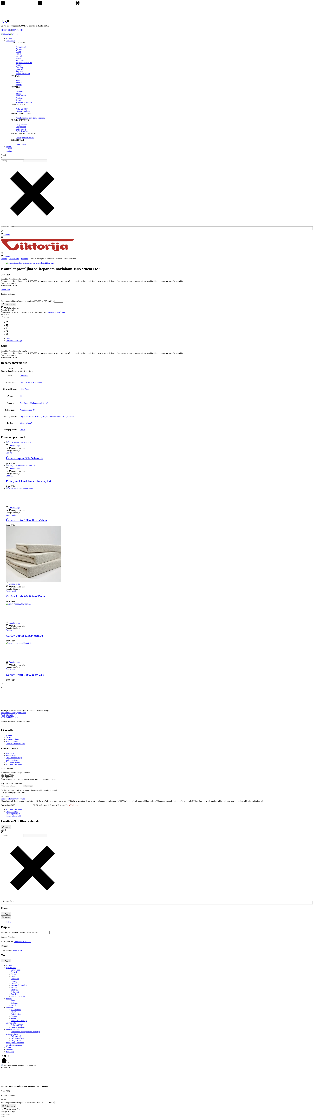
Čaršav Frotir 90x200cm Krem (25, 596)
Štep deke (14, 994)
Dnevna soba (11, 1023)
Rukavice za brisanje (19, 1021)
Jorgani (13, 981)
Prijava (4, 946)
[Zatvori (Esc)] (9, 1114)
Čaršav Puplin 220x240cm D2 (24, 635)
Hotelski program (12, 1029)
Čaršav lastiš (15, 970)
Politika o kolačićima (14, 764)
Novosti (9, 147)
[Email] (7, 334)
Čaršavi (14, 972)
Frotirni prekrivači (18, 996)
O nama (9, 149)
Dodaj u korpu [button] (14, 445)
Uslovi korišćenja (12, 760)
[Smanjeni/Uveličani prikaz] (2, 1114)
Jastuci (13, 976)
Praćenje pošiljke (12, 739)
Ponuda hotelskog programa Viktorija (25, 1032)
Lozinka (5, 937)
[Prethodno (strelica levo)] (2, 1116)
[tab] (159, 338)
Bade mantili (16, 1010)
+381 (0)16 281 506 (9, 715)
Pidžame (14, 987)
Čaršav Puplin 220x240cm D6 (24, 458)
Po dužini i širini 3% (27, 410)
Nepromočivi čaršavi (19, 985)
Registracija (17, 950)
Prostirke (14, 1016)
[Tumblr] (7, 331)
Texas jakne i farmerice (15, 1043)
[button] (10, 308)
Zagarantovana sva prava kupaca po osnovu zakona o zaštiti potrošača (47, 416)
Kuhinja (9, 999)
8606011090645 (26, 423)
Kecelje (14, 1005)
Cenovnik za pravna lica (15, 744)
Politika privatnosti (13, 762)
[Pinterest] (7, 328)
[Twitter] (7, 325)
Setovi (13, 1018)
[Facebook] (7, 322)
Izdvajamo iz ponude (14, 1045)
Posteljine (24, 259)
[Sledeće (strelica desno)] (4, 1116)
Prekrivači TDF (17, 1025)
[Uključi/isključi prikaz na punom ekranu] (4, 1114)
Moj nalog (10, 753)
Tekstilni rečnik (12, 741)
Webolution (73, 805)
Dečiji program (12, 1034)
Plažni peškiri (16, 1014)
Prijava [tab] (8, 922)
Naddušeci (15, 983)
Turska (22, 430)
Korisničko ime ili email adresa (13, 932)
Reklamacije (10, 755)
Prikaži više (5, 290)
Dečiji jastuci (16, 1040)
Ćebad (13, 974)
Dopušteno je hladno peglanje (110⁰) (34, 403)
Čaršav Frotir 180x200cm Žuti (25, 674)
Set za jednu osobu (35, 382)
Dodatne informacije (14, 340)
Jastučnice (15, 979)
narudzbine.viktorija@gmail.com (13, 713)
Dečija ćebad (16, 1036)
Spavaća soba (14, 259)
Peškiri (13, 1012)
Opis (8, 338)
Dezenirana (24, 376)
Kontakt (9, 151)
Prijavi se (28, 786)
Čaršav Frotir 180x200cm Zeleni (26, 520)
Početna (9, 38)
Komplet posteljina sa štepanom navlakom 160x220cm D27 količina (27, 301)
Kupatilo (9, 1007)
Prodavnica (10, 41)
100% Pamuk (25, 389)
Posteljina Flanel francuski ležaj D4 (28, 481)
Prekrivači (15, 992)
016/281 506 (6, 30)
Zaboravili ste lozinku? (22, 942)
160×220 (23, 382)
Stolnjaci (14, 1003)
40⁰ (21, 396)
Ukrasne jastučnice (18, 1027)
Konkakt (9, 1049)
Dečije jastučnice (17, 1038)
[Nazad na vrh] (5, 1063)
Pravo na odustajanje (14, 758)
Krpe (13, 1001)
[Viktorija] (38, 251)
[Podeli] (7, 1114)
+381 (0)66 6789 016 (9, 717)
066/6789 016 (17, 30)
